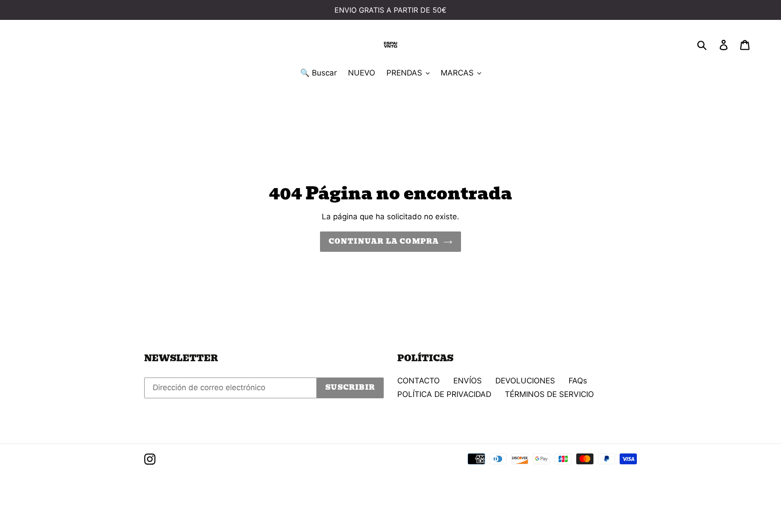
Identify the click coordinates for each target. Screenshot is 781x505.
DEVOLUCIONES (525, 380)
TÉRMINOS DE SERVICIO (549, 394)
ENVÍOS (467, 380)
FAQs (578, 380)
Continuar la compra (384, 241)
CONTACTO (418, 380)
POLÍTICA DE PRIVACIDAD (444, 394)
